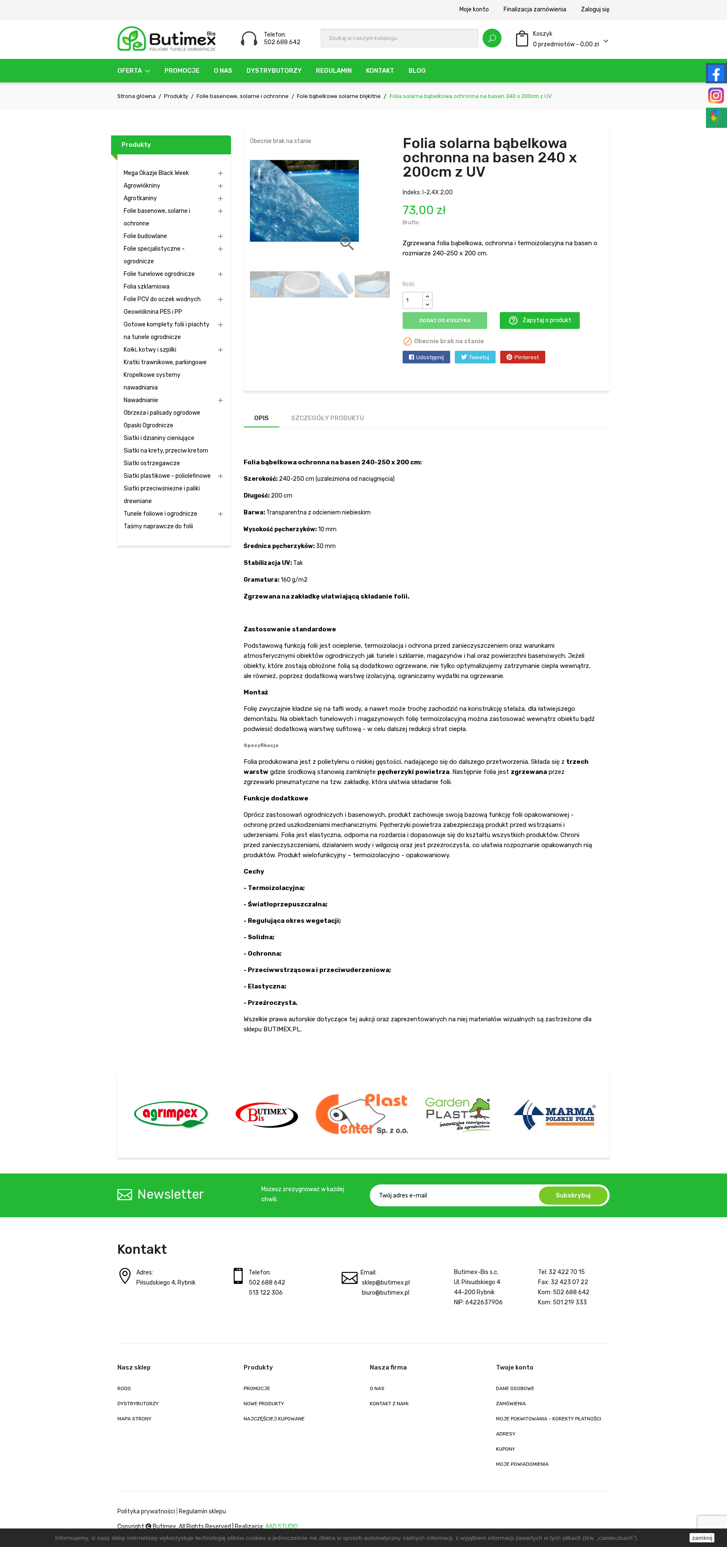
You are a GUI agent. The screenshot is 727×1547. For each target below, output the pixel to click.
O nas (377, 1388)
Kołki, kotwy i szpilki (150, 349)
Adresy (505, 1434)
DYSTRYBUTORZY (138, 1404)
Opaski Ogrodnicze (148, 425)
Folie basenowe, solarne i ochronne (157, 217)
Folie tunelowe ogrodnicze (159, 274)
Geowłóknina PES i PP (153, 311)
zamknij (702, 1537)
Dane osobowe (515, 1388)
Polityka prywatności (146, 1511)
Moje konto (474, 9)
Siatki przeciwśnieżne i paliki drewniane (162, 495)
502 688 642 (267, 1282)
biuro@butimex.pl (385, 1292)
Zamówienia (511, 1404)
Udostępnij (430, 357)
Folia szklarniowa (147, 286)
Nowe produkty (264, 1404)
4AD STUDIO (281, 1526)
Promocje (257, 1388)
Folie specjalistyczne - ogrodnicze (154, 255)
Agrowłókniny (142, 185)
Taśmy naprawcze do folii (158, 526)
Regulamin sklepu (202, 1511)
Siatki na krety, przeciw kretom (166, 450)
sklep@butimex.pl (386, 1282)
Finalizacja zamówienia (535, 9)
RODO (124, 1388)
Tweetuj (479, 357)
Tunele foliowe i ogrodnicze (160, 513)
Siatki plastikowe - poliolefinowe (167, 475)
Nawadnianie (141, 400)
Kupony (505, 1449)
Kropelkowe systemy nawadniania (152, 381)
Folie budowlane (145, 236)
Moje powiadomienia (522, 1464)
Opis (261, 418)
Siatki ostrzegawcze (152, 463)
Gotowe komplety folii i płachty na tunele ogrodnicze (167, 331)
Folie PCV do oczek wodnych (162, 299)
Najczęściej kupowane (274, 1419)
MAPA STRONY (134, 1419)
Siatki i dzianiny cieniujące (159, 438)
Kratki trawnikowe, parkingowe (165, 362)
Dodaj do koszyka (444, 320)
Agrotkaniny (140, 198)
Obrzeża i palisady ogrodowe (162, 412)
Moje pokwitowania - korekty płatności (548, 1419)
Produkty (136, 144)
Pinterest (527, 357)
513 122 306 (266, 1292)
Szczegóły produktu (327, 418)
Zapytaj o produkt (539, 320)
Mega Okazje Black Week (156, 173)
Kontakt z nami (389, 1404)
